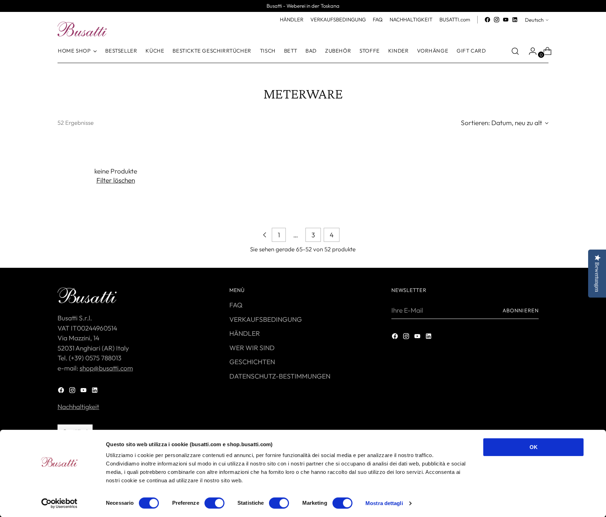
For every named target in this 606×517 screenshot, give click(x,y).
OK (534, 447)
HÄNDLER (244, 333)
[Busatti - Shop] (82, 29)
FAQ (235, 305)
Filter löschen (115, 180)
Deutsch (534, 19)
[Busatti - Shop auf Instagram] (496, 19)
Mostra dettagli (384, 503)
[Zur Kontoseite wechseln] (530, 51)
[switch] (214, 503)
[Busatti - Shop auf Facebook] (487, 19)
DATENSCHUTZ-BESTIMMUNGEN (279, 376)
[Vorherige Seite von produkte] (265, 235)
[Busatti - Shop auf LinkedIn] (515, 19)
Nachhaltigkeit (78, 406)
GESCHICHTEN (252, 362)
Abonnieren (521, 310)
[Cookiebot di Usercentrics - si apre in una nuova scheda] (59, 503)
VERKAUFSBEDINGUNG (265, 319)
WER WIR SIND (252, 347)
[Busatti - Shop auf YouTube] (506, 19)
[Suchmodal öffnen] (515, 51)
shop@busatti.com (106, 368)
